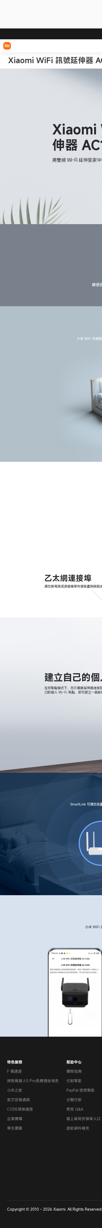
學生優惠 (14, 1128)
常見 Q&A (74, 1109)
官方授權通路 (18, 1099)
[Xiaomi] (7, 46)
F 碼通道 (14, 1071)
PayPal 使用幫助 (80, 1090)
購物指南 (74, 1071)
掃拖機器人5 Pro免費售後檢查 (33, 1080)
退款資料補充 (77, 1128)
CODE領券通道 (20, 1109)
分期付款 (74, 1099)
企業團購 (14, 1118)
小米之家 (14, 1090)
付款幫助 (74, 1080)
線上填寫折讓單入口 (83, 1118)
